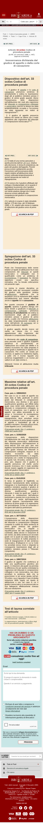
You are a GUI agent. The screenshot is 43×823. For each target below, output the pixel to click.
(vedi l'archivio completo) (21, 662)
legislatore (24, 278)
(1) (17, 112)
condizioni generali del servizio (18, 706)
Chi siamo (33, 799)
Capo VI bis (22, 36)
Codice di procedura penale (18, 34)
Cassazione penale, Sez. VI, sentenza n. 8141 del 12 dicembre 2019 (20, 511)
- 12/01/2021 (20, 617)
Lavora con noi (21, 803)
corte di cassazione (29, 339)
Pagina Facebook (20, 807)
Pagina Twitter (25, 807)
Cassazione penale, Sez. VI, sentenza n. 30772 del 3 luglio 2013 (20, 555)
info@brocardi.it (27, 797)
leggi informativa (12, 711)
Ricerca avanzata (40, 21)
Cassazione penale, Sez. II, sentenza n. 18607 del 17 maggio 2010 (20, 592)
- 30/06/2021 (21, 622)
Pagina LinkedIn (30, 807)
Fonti (4, 34)
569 (17, 360)
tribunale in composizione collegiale (23, 104)
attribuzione (12, 294)
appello (23, 90)
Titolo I (13, 36)
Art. (9, 44)
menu (3, 15)
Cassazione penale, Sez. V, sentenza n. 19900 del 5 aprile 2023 (20, 430)
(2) (29, 121)
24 (24, 163)
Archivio (21, 800)
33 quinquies (26, 323)
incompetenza (10, 278)
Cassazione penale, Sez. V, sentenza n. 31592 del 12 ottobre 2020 (20, 474)
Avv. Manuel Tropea (29, 788)
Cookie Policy (24, 799)
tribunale (24, 272)
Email (5, 666)
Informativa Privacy (11, 799)
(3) (31, 121)
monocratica (11, 106)
